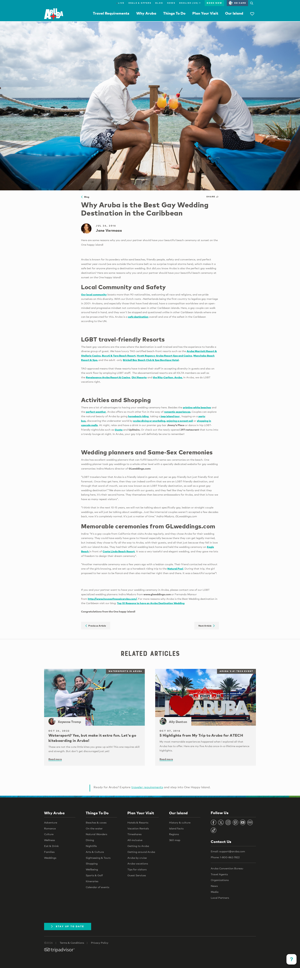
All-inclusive (134, 840)
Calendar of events (97, 887)
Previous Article (96, 625)
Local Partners (220, 897)
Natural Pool (175, 568)
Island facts (176, 828)
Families (49, 851)
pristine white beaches (197, 407)
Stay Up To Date (70, 926)
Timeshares (134, 834)
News (171, 3)
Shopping (92, 863)
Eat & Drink (51, 845)
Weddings (50, 857)
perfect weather (96, 411)
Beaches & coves (96, 822)
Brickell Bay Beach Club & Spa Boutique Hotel (151, 359)
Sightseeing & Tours (98, 857)
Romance (50, 828)
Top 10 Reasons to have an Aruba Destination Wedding (151, 603)
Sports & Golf (94, 875)
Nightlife (91, 845)
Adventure (50, 822)
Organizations (220, 880)
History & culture (179, 822)
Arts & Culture (95, 851)
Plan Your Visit (205, 13)
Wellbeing (92, 869)
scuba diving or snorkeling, (149, 420)
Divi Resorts (139, 377)
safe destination (138, 316)
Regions (174, 834)
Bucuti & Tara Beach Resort (119, 355)
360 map (174, 840)
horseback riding (138, 416)
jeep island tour (170, 416)
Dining (90, 840)
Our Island (234, 13)
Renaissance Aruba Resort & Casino (108, 377)
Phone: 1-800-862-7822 (225, 857)
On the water (94, 828)
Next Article (205, 625)
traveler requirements (147, 787)
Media (214, 891)
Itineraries (92, 881)
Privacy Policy (99, 942)
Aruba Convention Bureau (227, 868)
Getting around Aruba (141, 851)
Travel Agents (219, 874)
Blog (159, 3)
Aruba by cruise (137, 857)
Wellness (49, 840)
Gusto (119, 429)
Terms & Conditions (72, 942)
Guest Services (136, 875)
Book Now (214, 3)
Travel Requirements (111, 13)
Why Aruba (146, 13)
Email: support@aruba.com (228, 851)
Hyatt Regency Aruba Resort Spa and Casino (164, 355)
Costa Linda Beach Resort (119, 551)
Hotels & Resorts (137, 822)
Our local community (94, 294)
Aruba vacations (137, 863)
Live (120, 3)
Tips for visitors (137, 869)
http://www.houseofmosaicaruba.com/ (112, 598)
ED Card (240, 3)
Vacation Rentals (138, 828)
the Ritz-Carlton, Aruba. (168, 377)
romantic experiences (177, 411)
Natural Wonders (96, 834)
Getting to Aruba (138, 845)
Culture (48, 834)
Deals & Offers (139, 3)
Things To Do (174, 13)
